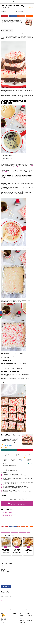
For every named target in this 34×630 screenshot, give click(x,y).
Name (2, 565)
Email (19, 565)
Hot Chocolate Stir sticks (5, 171)
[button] (29, 7)
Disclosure (21, 618)
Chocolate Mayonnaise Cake (8, 520)
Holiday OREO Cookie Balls (7, 512)
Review (20, 11)
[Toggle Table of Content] (11, 30)
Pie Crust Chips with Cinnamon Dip (17, 550)
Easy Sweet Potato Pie (5, 549)
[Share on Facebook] (1, 312)
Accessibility (22, 620)
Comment (3, 573)
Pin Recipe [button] (26, 450)
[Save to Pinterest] (1, 315)
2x (30, 463)
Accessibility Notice (3, 622)
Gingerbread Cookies (27, 520)
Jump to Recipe (4, 25)
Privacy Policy (22, 622)
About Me (21, 615)
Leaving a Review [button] (8, 445)
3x (31, 463)
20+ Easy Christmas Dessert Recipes (9, 513)
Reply (2, 600)
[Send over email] (1, 317)
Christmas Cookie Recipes (7, 515)
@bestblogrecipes (23, 504)
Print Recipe (9, 450)
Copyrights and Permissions (22, 625)
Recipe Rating (3, 569)
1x (28, 463)
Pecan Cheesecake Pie (28, 550)
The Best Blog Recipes (3, 615)
